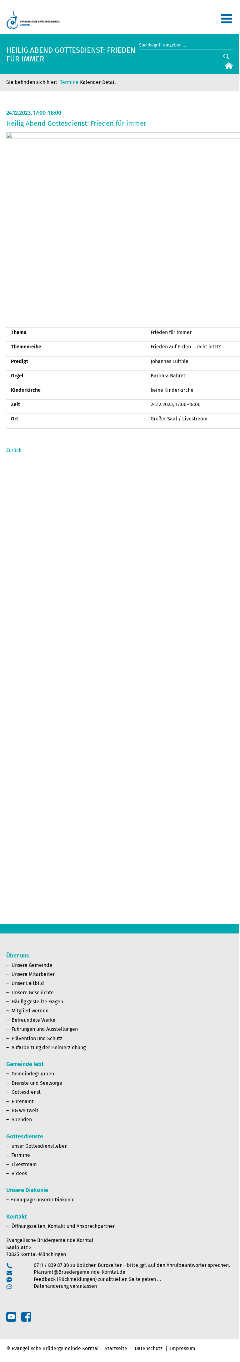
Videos (19, 1173)
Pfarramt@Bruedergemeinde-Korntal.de (79, 1272)
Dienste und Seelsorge (37, 1083)
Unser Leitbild (28, 983)
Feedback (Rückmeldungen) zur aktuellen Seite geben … (97, 1279)
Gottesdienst (26, 1092)
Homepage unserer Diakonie (42, 1200)
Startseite (116, 1348)
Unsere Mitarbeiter (33, 974)
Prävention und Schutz (37, 1038)
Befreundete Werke (33, 1020)
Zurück (13, 450)
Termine (69, 82)
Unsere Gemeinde (32, 965)
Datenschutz (148, 1348)
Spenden (22, 1119)
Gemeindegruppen (33, 1074)
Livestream (24, 1164)
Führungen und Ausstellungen (45, 1029)
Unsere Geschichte (33, 993)
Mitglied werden (30, 1011)
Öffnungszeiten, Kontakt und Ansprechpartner (63, 1226)
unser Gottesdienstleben (40, 1146)
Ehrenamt (23, 1101)
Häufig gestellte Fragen (37, 1002)
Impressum (182, 1348)
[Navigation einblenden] (226, 21)
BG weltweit (25, 1110)
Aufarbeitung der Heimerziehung (49, 1047)
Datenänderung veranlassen (65, 1286)
